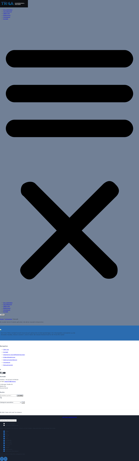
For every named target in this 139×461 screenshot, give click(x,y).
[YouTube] (4, 373)
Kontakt (5, 19)
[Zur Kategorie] (23, 402)
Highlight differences (11, 425)
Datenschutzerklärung (10, 360)
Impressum (6, 17)
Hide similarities (10, 423)
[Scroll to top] (2, 459)
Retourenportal (8, 365)
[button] (69, 161)
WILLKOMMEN (7, 10)
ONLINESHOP (7, 11)
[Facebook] (0, 373)
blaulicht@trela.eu (10, 381)
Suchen (20, 395)
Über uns (6, 349)
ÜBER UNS (6, 13)
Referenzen (6, 15)
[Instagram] (2, 373)
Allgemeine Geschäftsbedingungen (14, 354)
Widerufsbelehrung (9, 357)
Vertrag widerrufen (69, 417)
